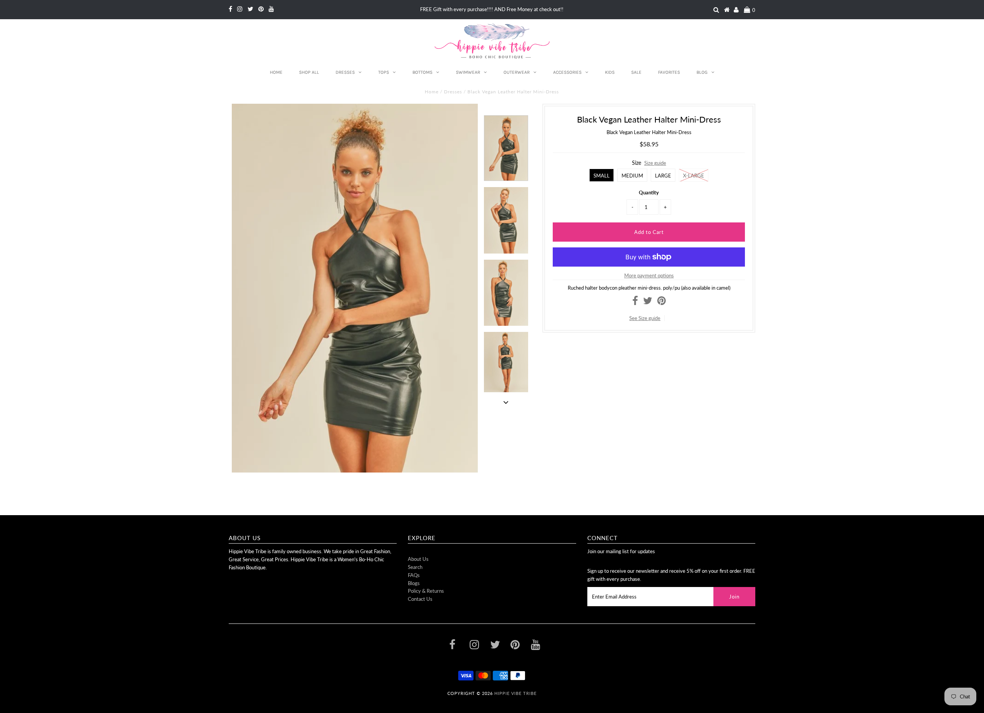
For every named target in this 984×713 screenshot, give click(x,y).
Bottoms (422, 72)
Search (415, 567)
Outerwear (517, 72)
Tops (383, 72)
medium (632, 175)
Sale (636, 72)
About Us (418, 559)
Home (276, 72)
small (601, 175)
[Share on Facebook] (635, 302)
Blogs (414, 583)
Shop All (309, 72)
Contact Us (420, 599)
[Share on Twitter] (647, 302)
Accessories (567, 72)
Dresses (345, 72)
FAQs (414, 575)
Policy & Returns (426, 591)
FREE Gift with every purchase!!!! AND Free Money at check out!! (491, 9)
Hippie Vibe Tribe (515, 693)
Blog (702, 72)
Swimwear (468, 72)
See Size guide (644, 318)
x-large (693, 175)
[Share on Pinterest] (661, 302)
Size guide (655, 163)
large (663, 175)
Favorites (669, 72)
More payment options (649, 275)
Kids (610, 72)
